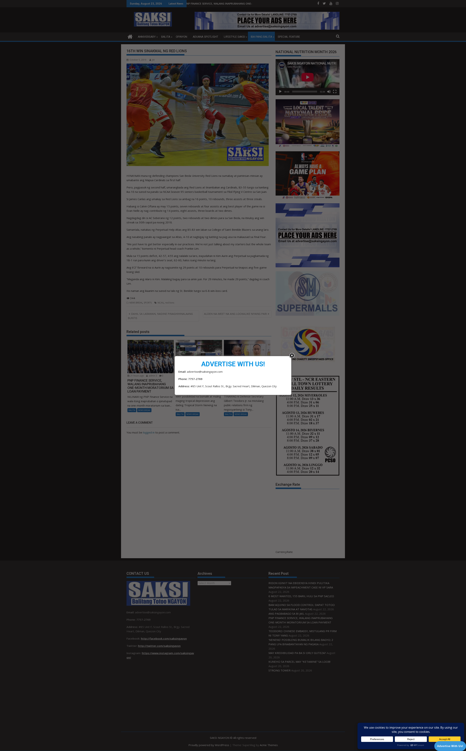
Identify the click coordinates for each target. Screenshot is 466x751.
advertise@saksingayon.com (205, 371)
